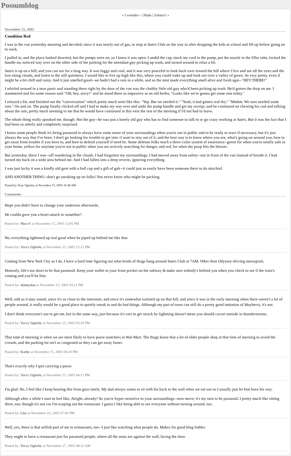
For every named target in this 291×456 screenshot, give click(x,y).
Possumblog (19, 5)
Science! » (161, 15)
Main (147, 15)
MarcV (25, 223)
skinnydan (27, 285)
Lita (23, 413)
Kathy (25, 352)
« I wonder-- (131, 15)
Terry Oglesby (31, 247)
